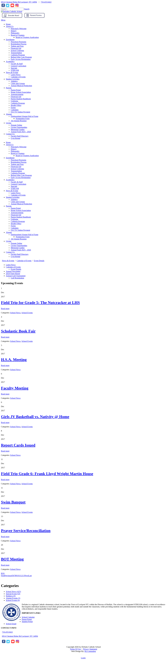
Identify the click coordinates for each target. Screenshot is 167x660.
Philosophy (15, 151)
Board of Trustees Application (27, 156)
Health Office (16, 224)
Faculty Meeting (14, 388)
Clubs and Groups (18, 202)
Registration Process (18, 162)
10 (18, 576)
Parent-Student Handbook (21, 217)
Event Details (16, 269)
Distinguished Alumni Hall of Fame (24, 235)
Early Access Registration (21, 177)
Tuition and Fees (17, 164)
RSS (3, 573)
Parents (8, 206)
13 (24, 576)
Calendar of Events (18, 195)
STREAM (15, 188)
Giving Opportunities (19, 245)
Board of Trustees (17, 153)
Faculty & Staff (17, 182)
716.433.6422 (46, 2)
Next (26, 576)
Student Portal (27, 622)
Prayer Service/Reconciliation (25, 530)
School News (15, 313)
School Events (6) (13, 600)
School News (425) (13, 592)
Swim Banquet (13, 502)
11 (20, 576)
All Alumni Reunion (19, 239)
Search (26, 9)
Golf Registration (17, 278)
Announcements (17, 213)
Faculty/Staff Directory (19, 254)
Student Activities (12, 197)
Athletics (14, 199)
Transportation (16, 171)
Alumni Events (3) (13, 598)
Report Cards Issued (18, 445)
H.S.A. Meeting (14, 359)
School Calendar (28, 617)
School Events (27, 313)
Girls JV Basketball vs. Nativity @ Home (35, 416)
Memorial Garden (17, 248)
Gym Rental (15, 256)
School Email (11, 624)
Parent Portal (16, 208)
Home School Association (21, 210)
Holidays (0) (11, 596)
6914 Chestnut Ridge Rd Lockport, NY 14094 (19, 2)
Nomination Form (22, 237)
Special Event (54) (13, 594)
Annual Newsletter (13, 271)
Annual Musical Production (21, 204)
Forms (13, 226)
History (14, 149)
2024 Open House (13, 274)
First (2, 576)
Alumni (9, 232)
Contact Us (10, 252)
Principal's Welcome (18, 147)
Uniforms (14, 219)
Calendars (14, 228)
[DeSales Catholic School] (11, 11)
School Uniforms (17, 169)
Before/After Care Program (21, 175)
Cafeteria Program (18, 173)
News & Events (12, 191)
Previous (7, 576)
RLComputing (90, 651)
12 (22, 576)
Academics (10, 180)
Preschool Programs (18, 160)
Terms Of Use (75, 649)
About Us (9, 145)
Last (30, 576)
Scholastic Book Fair (18, 331)
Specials (14, 186)
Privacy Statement (90, 649)
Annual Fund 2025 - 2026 (21, 250)
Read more (5, 309)
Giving (8, 241)
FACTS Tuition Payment (20, 230)
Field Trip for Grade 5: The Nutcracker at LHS (40, 302)
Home (8, 142)
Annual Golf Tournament (15, 276)
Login (83, 658)
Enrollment (10, 158)
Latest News (15, 193)
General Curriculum (18, 184)
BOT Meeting (12, 559)
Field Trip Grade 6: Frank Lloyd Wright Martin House (47, 473)
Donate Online (16, 243)
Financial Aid (16, 167)
